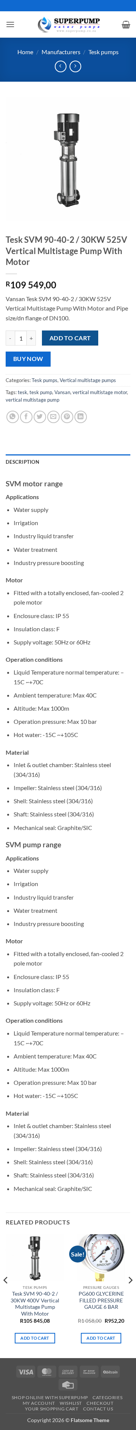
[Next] (129, 1295)
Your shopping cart (52, 1409)
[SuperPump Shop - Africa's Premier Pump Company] (68, 24)
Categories (107, 1397)
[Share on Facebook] (26, 417)
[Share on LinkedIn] (80, 417)
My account (39, 1403)
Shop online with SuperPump (50, 1397)
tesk (22, 392)
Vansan (62, 392)
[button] (10, 24)
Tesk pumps (103, 51)
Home (25, 51)
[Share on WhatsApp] (12, 417)
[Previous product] (75, 66)
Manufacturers (61, 51)
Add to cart (70, 338)
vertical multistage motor (100, 392)
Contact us (98, 1409)
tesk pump (40, 392)
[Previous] (6, 1295)
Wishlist (71, 1403)
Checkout (100, 1403)
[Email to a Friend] (53, 417)
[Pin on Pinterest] (67, 417)
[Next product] (60, 66)
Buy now (28, 358)
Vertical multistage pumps (88, 380)
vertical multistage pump (32, 400)
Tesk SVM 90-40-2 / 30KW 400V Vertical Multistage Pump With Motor (35, 1304)
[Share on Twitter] (40, 417)
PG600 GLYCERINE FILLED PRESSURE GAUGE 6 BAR (101, 1300)
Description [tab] (22, 462)
